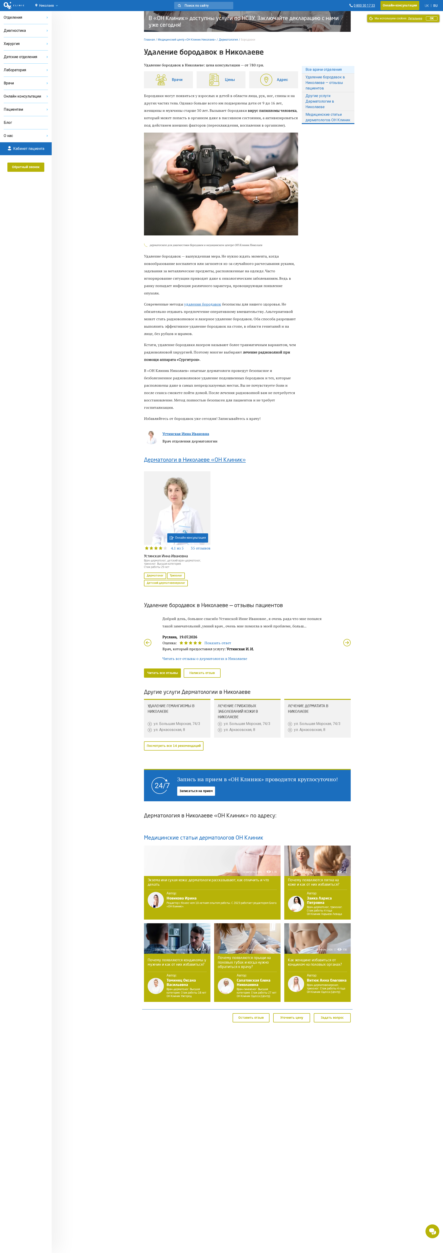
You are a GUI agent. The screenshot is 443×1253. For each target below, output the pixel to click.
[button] (203, 5)
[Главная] (14, 5)
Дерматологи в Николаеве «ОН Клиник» (195, 460)
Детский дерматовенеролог (166, 583)
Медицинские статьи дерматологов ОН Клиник (327, 117)
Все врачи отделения (323, 69)
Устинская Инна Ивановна (185, 433)
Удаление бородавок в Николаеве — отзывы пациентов (325, 82)
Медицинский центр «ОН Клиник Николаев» (187, 39)
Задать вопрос (332, 1017)
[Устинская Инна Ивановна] (177, 529)
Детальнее (415, 18)
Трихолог (176, 575)
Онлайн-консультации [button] (400, 5)
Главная (149, 39)
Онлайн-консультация (190, 537)
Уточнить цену (291, 1017)
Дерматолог (155, 575)
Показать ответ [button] (217, 642)
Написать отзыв (202, 673)
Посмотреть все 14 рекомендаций (174, 746)
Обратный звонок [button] (26, 167)
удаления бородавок (202, 304)
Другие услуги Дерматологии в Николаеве (319, 101)
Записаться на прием (196, 791)
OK (432, 18)
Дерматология (228, 39)
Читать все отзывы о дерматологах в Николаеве (204, 658)
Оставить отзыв (251, 1017)
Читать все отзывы (162, 673)
